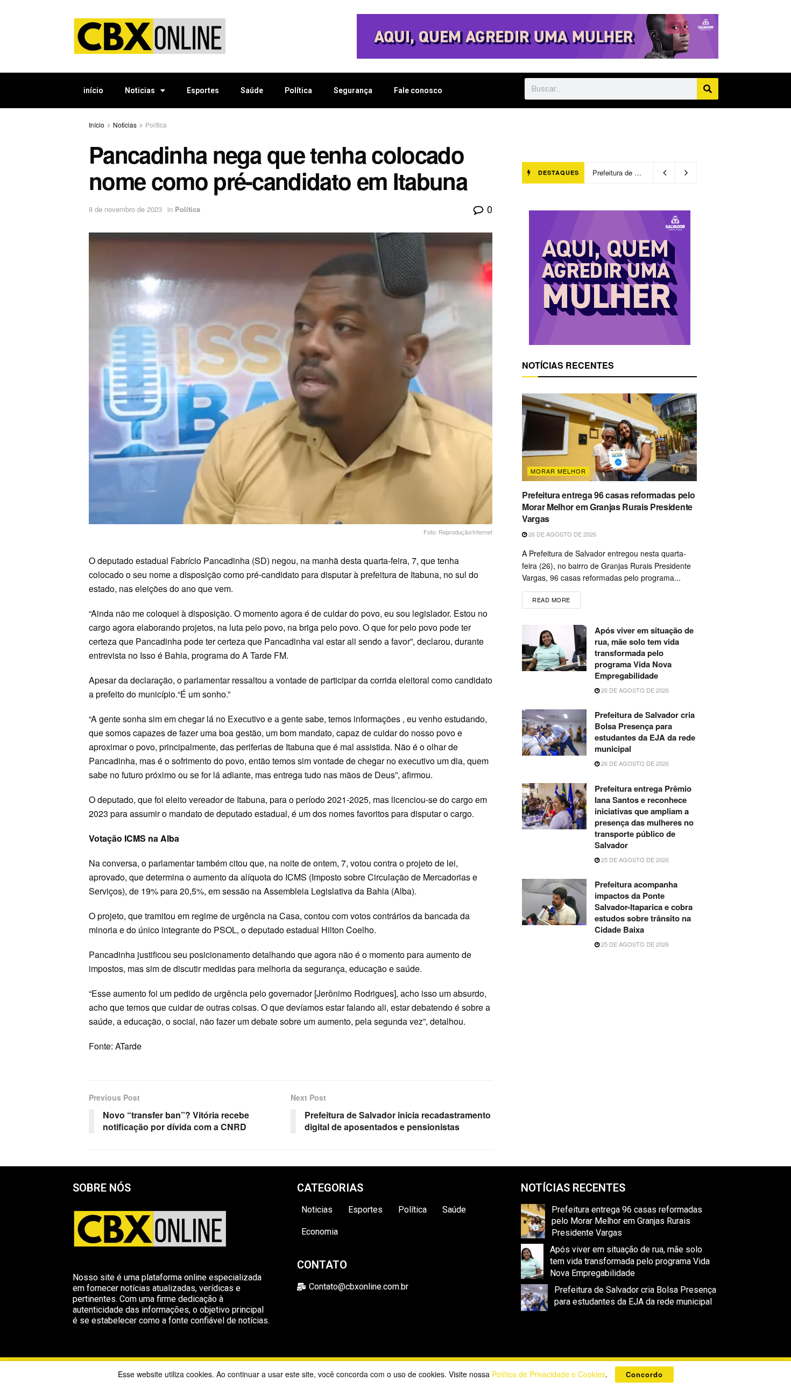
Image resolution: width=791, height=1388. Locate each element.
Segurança (353, 90)
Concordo (644, 1374)
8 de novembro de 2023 (125, 209)
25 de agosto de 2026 (634, 859)
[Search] (707, 89)
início (93, 90)
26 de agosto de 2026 (561, 534)
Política (298, 90)
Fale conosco (418, 90)
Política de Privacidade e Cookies (548, 1374)
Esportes (203, 90)
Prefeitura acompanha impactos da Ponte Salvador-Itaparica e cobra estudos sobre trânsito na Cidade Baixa (644, 906)
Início (96, 124)
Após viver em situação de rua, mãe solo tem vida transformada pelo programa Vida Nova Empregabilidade (644, 652)
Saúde (252, 90)
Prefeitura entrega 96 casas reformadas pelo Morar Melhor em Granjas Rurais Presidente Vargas (608, 507)
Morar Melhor (558, 471)
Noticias (140, 90)
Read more (556, 597)
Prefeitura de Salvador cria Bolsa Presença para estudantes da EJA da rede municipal (645, 732)
